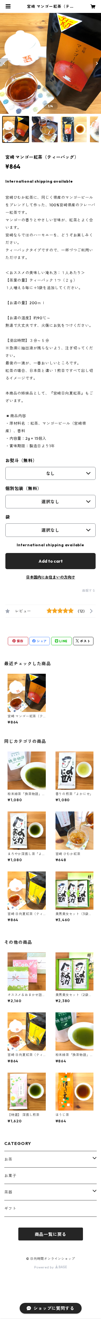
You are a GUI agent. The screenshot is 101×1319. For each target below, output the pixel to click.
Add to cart (51, 561)
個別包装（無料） (23, 488)
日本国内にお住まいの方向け (50, 577)
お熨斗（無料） (21, 460)
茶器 (8, 1192)
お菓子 (10, 1175)
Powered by (44, 1267)
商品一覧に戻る (51, 1234)
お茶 (8, 1159)
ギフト (10, 1208)
